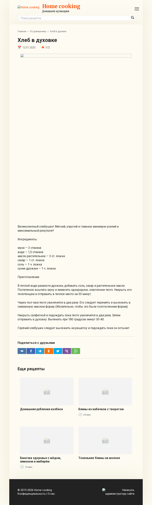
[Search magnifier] (132, 17)
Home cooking (61, 6)
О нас (51, 493)
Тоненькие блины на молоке (99, 458)
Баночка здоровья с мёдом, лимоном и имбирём (40, 459)
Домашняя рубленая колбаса (41, 409)
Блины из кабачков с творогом (101, 409)
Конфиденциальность (32, 493)
